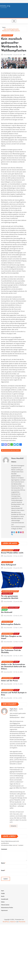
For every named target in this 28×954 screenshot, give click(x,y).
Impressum (4, 910)
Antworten (14, 826)
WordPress (6, 922)
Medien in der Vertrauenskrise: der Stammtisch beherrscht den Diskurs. (13, 667)
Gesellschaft (4, 899)
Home (4, 27)
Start (2, 891)
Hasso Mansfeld (8, 54)
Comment (4, 849)
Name (3, 863)
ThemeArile (22, 922)
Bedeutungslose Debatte (10, 624)
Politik (3, 893)
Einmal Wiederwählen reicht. (12, 553)
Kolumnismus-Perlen (7, 907)
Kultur (3, 902)
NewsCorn (13, 922)
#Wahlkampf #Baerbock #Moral (12, 450)
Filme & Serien (5, 905)
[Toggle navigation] (14, 20)
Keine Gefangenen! (8, 565)
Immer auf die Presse (9, 681)
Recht (2, 896)
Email (3, 870)
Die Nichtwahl (6, 612)
